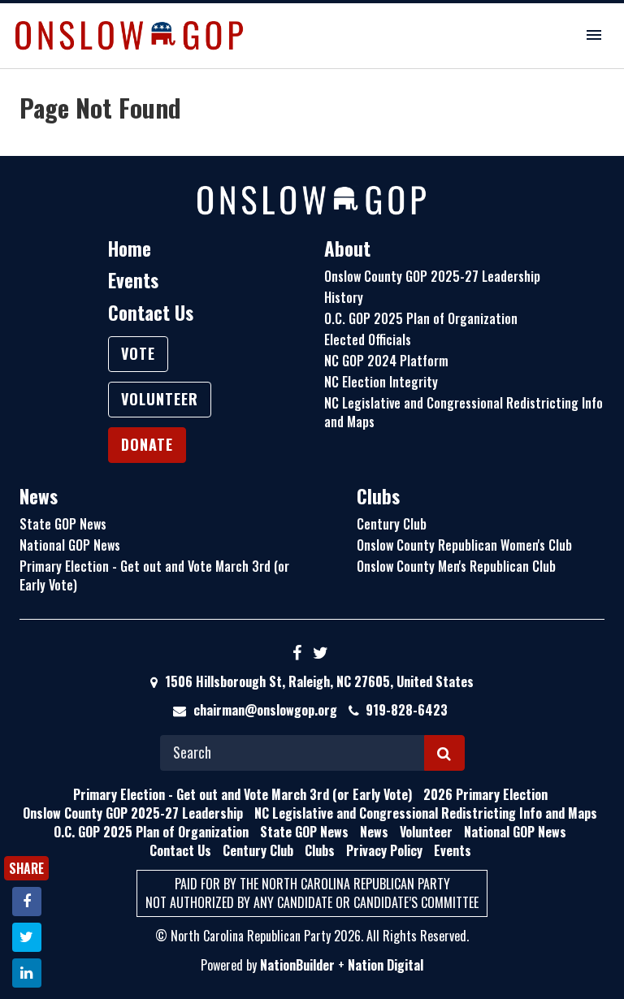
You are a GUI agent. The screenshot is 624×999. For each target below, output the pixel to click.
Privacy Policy (384, 850)
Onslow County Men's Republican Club (456, 566)
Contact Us (150, 313)
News (39, 496)
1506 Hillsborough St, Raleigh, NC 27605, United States (318, 681)
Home (129, 248)
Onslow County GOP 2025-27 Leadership (432, 276)
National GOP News (70, 545)
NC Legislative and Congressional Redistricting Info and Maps (463, 412)
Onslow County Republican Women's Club (464, 545)
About (347, 248)
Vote (138, 353)
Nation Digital (385, 965)
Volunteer (159, 398)
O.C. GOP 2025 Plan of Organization (421, 318)
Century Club (392, 524)
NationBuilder (297, 965)
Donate (147, 444)
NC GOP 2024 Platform (386, 360)
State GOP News (63, 524)
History (343, 297)
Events (133, 280)
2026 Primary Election (485, 794)
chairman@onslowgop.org (265, 710)
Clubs (378, 496)
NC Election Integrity (381, 381)
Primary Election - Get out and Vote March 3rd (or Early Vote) (154, 575)
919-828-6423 (407, 710)
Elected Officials (367, 339)
